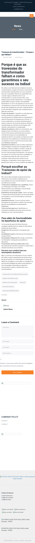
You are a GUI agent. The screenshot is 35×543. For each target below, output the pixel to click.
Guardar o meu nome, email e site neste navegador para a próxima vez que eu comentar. (16, 364)
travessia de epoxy (8, 286)
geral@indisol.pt (18, 9)
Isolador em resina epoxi (10, 282)
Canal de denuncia (7, 495)
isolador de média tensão (10, 278)
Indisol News (19, 57)
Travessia (22, 282)
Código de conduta (7, 497)
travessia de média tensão (10, 290)
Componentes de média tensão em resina (15, 274)
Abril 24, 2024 (7, 57)
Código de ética (6, 499)
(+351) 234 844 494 (18, 6)
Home (14, 29)
